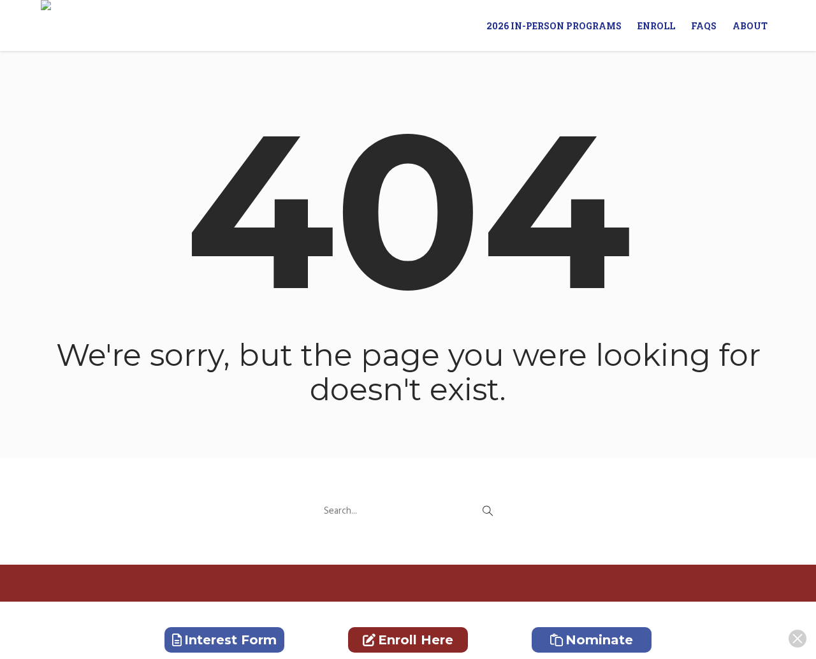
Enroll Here (415, 640)
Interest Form (230, 640)
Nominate (599, 640)
